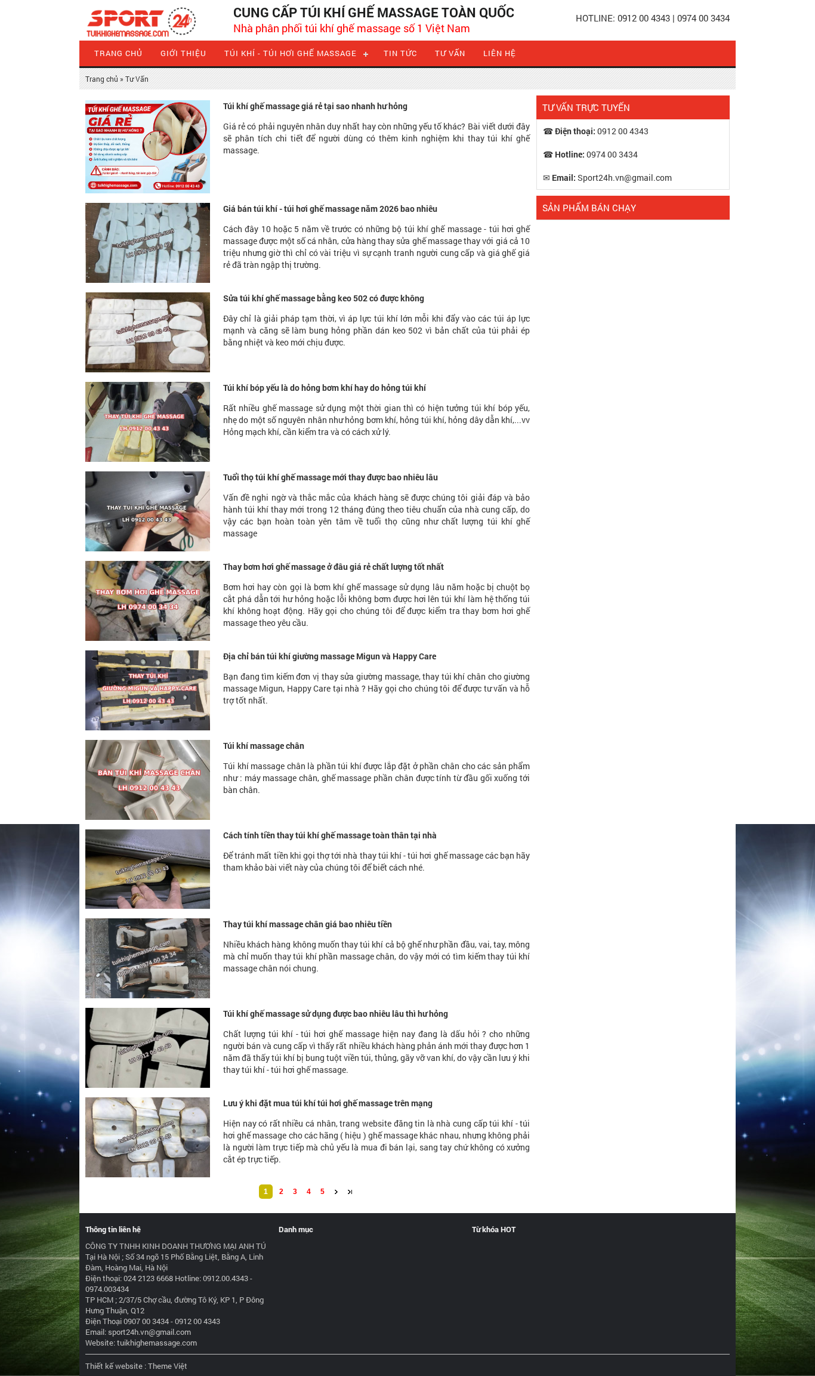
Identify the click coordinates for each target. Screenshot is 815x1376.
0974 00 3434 (703, 18)
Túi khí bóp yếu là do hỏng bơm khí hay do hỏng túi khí (324, 387)
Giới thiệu (183, 53)
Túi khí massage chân (263, 745)
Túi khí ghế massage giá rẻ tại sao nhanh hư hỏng (315, 106)
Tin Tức (400, 53)
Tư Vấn (450, 53)
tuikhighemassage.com (157, 1342)
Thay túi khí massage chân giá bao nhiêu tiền (307, 924)
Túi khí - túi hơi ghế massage (290, 53)
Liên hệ (499, 53)
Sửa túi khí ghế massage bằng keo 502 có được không (323, 298)
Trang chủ (118, 53)
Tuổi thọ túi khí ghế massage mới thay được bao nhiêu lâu (330, 477)
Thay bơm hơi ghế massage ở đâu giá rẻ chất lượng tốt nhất (333, 566)
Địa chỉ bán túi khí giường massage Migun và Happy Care (329, 656)
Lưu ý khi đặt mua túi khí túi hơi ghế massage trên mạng (328, 1103)
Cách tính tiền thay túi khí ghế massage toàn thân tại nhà (330, 835)
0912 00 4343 (644, 18)
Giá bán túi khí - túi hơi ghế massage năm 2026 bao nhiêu (330, 208)
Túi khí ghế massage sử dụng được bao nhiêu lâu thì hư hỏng (335, 1013)
